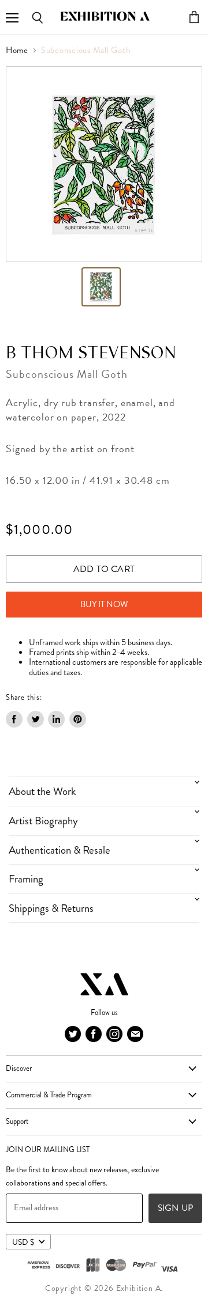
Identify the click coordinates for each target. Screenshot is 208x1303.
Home (17, 50)
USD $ (23, 1242)
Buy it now (104, 604)
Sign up (175, 1207)
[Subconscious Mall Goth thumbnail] (101, 286)
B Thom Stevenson (91, 354)
